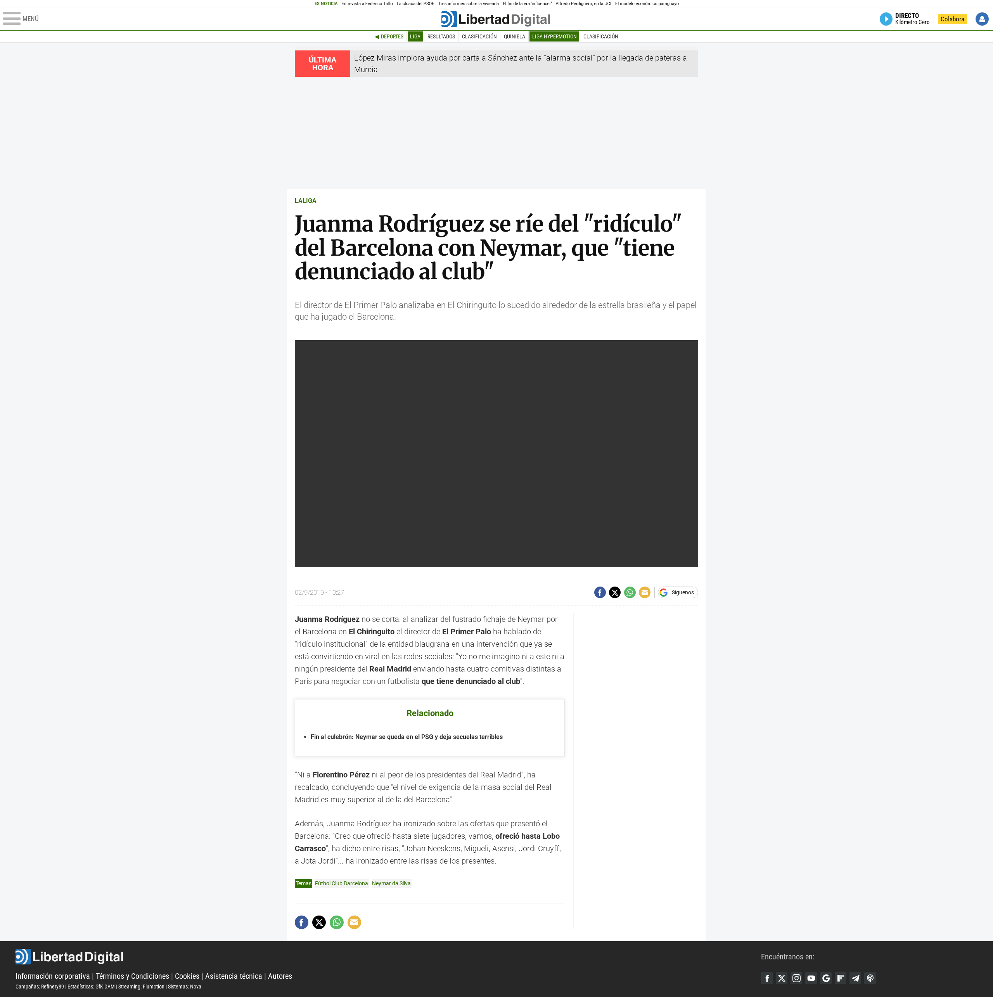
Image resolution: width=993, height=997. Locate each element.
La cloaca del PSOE (415, 3)
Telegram (855, 978)
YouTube (811, 978)
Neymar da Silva (391, 883)
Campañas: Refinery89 (40, 986)
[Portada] (496, 19)
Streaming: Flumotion (141, 986)
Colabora (952, 19)
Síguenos (683, 592)
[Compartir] (600, 592)
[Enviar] (630, 592)
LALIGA (306, 200)
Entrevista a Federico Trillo (367, 3)
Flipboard (840, 978)
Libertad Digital (388, 956)
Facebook (767, 978)
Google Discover (826, 978)
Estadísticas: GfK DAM (91, 986)
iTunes (870, 978)
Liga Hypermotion (554, 36)
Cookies (187, 976)
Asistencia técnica (233, 976)
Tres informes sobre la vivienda (468, 3)
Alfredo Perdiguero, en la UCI (583, 3)
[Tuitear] (615, 592)
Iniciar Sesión (982, 19)
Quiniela (514, 36)
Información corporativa (53, 976)
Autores (280, 976)
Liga (415, 36)
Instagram (796, 978)
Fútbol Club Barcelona (341, 883)
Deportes (392, 36)
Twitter (781, 978)
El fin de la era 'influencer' (527, 3)
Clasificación (479, 36)
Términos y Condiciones (132, 976)
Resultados (441, 36)
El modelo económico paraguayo (647, 3)
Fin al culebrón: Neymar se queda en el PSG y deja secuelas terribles (407, 737)
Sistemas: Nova (184, 986)
